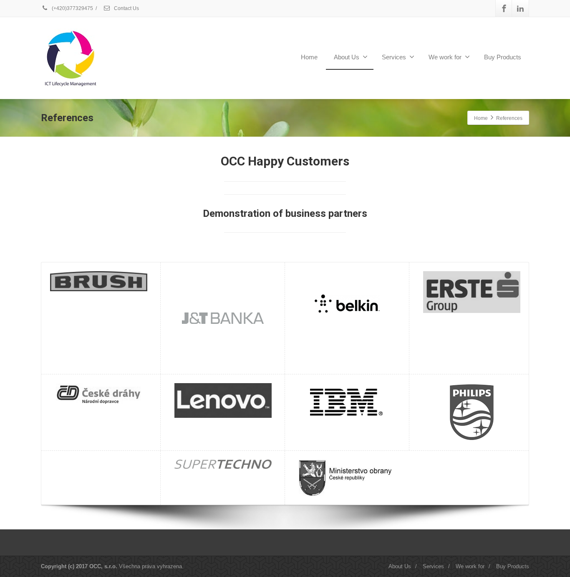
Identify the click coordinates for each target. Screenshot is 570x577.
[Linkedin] (520, 8)
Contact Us (126, 8)
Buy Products (502, 57)
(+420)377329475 (71, 8)
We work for (445, 57)
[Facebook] (504, 8)
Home (309, 57)
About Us (346, 57)
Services (394, 57)
